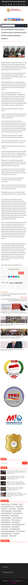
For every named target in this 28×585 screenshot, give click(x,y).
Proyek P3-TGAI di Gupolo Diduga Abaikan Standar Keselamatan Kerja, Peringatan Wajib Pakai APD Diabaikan (16, 483)
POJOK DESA (4, 508)
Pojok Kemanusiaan (6, 513)
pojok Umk (16, 533)
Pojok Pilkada (15, 526)
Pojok (20, 504)
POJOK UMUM (4, 535)
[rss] (16, 4)
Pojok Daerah (19, 506)
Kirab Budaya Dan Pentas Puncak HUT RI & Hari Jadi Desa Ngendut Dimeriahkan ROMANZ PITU (17, 472)
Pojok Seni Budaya (15, 529)
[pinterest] (9, 4)
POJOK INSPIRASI (19, 41)
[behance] (19, 4)
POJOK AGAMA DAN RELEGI (7, 506)
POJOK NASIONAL (5, 520)
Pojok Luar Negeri (17, 517)
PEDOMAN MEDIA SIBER (8, 572)
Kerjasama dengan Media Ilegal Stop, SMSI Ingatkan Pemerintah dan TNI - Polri (12, 350)
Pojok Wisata (12, 535)
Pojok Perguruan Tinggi (18, 524)
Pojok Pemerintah (6, 522)
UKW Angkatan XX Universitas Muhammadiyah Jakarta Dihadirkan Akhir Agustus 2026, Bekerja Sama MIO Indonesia (14, 312)
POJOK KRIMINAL (5, 515)
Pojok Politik (4, 529)
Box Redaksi (5, 567)
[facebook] (3, 4)
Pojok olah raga (15, 520)
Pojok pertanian (5, 526)
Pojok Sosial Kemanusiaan (8, 531)
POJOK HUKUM (12, 508)
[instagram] (22, 4)
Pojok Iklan (20, 508)
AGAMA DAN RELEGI (5, 504)
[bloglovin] (11, 4)
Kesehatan (15, 504)
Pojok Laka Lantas (6, 517)
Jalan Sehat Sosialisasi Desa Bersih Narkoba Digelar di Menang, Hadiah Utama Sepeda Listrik (16, 477)
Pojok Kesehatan (17, 513)
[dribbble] (14, 4)
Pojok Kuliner (14, 515)
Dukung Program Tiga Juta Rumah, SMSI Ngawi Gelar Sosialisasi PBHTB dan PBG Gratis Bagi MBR (12, 337)
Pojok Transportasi (6, 533)
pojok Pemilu (15, 522)
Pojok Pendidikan (5, 524)
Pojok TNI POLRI (21, 531)
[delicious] (24, 4)
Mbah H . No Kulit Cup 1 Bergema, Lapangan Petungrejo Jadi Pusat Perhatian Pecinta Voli (14, 325)
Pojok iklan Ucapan (6, 511)
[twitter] (6, 4)
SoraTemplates (11, 580)
